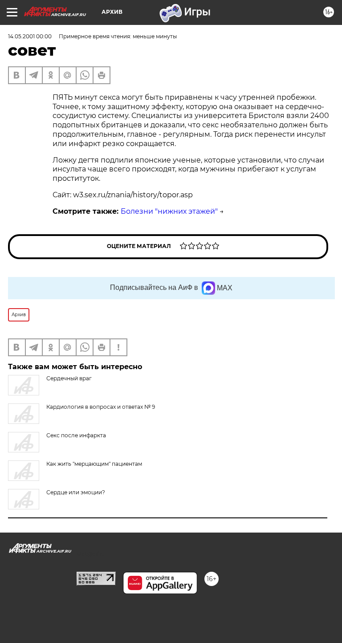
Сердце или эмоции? (75, 492)
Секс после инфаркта (76, 435)
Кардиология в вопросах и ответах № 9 (100, 406)
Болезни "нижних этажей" (169, 211)
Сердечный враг (69, 378)
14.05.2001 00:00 (30, 36)
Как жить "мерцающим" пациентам (94, 463)
